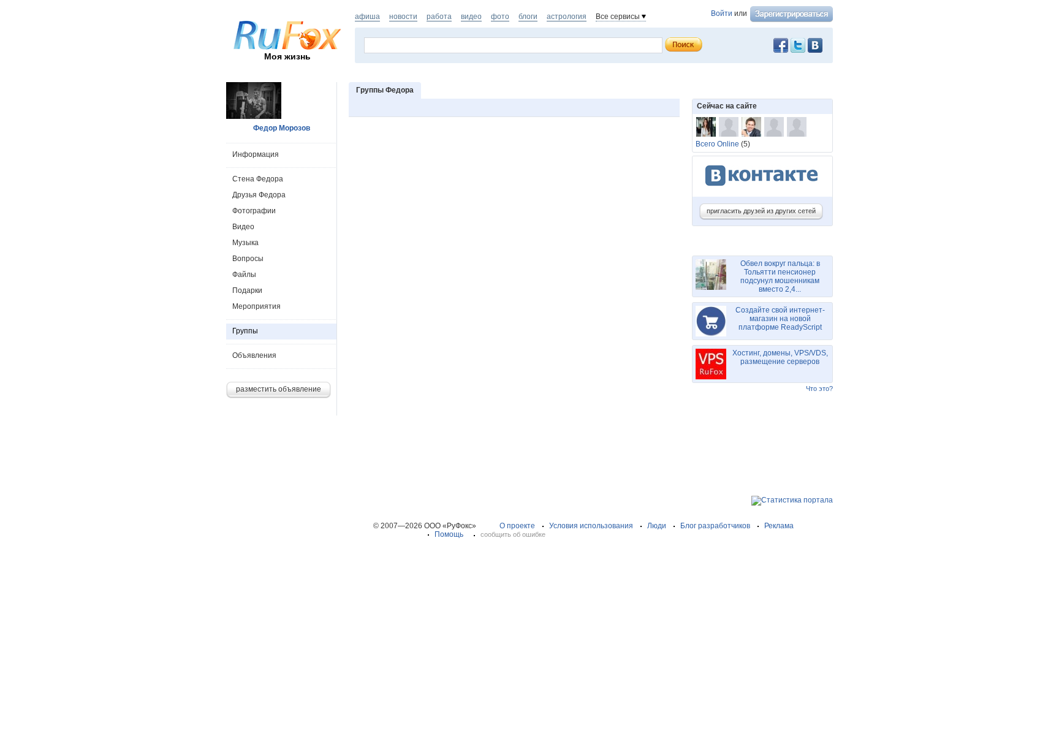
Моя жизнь (287, 56)
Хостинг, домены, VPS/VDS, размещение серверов (780, 357)
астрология (566, 16)
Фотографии (254, 211)
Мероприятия (256, 306)
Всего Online (717, 144)
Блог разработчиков (715, 526)
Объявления (254, 355)
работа (439, 16)
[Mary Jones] (706, 127)
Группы (245, 331)
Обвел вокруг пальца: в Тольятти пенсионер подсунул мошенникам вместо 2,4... (780, 276)
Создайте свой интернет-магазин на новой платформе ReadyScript (780, 319)
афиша (367, 16)
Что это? (819, 388)
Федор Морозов (281, 128)
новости (403, 16)
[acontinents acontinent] (797, 127)
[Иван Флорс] (751, 127)
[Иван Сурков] (728, 127)
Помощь (449, 534)
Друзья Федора (259, 195)
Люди (656, 526)
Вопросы (248, 258)
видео (471, 16)
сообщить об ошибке (512, 534)
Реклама (779, 526)
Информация (255, 154)
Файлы (244, 274)
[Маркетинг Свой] (774, 127)
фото (500, 16)
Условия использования (591, 526)
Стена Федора (257, 179)
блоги (527, 16)
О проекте (517, 526)
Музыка (245, 242)
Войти (721, 13)
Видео (243, 226)
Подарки (247, 290)
